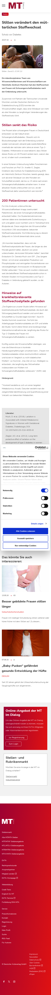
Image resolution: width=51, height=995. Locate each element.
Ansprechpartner (8, 869)
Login (4, 926)
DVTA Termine (7, 898)
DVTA (4, 860)
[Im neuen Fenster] (9, 982)
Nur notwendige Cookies (25, 546)
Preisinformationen (9, 914)
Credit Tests (6, 890)
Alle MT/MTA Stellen (10, 837)
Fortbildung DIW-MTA (10, 902)
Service (4, 909)
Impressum (33, 954)
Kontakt (5, 918)
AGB (31, 968)
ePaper (32, 974)
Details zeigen (37, 523)
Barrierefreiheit (34, 965)
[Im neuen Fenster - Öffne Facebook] (4, 982)
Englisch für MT (8, 894)
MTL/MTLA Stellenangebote (13, 845)
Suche (4, 934)
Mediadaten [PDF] (36, 971)
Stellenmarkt (11, 776)
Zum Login (13, 744)
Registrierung (7, 922)
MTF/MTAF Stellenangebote (13, 841)
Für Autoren (6, 942)
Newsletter (33, 957)
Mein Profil (6, 930)
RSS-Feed (6, 938)
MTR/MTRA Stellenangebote (13, 850)
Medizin (5, 14)
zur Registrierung (16, 737)
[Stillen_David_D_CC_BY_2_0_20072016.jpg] (22, 56)
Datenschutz (34, 960)
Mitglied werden (8, 874)
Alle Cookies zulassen (25, 531)
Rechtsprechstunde (9, 865)
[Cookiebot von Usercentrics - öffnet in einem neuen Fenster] (37, 447)
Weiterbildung (7, 884)
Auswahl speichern (25, 538)
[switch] (42, 497)
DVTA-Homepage (9, 878)
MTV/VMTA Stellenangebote (13, 854)
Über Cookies (34, 963)
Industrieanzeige (13, 779)
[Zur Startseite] (16, 5)
